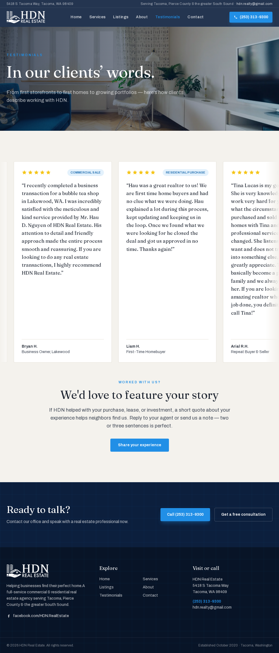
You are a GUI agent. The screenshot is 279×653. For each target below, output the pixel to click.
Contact (195, 17)
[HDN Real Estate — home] (26, 17)
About (142, 17)
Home (76, 17)
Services (97, 17)
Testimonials (167, 17)
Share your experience (139, 445)
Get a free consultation (243, 514)
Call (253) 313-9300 (185, 514)
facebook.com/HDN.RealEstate (41, 616)
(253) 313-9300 (207, 601)
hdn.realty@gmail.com (254, 4)
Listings (120, 17)
